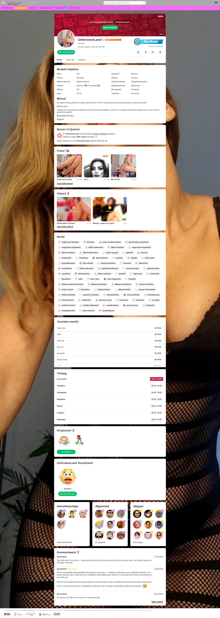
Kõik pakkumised (46, 8)
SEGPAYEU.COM (77, 610)
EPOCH (68, 610)
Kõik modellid (7, 8)
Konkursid (59, 8)
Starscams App (74, 8)
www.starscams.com (29, 610)
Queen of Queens (100, 134)
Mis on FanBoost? (156, 46)
